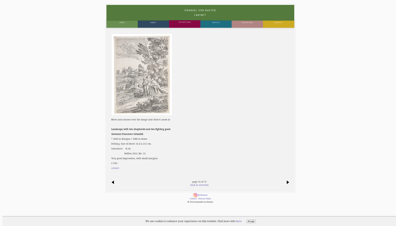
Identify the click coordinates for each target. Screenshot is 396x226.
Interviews (247, 23)
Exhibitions (185, 22)
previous (113, 182)
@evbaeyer (202, 195)
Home (122, 23)
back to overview (199, 185)
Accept (251, 221)
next (287, 182)
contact (115, 168)
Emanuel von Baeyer (200, 12)
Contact (279, 23)
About (153, 23)
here (239, 221)
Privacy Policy (204, 199)
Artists (216, 23)
